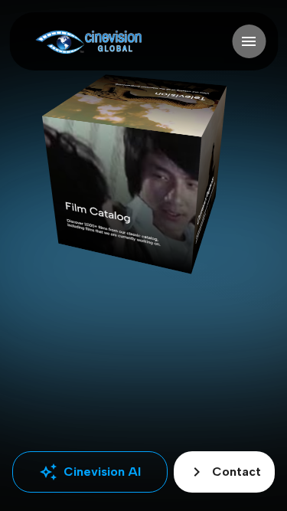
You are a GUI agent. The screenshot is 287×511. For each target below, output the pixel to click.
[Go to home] (88, 42)
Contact (224, 472)
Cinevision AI (90, 472)
